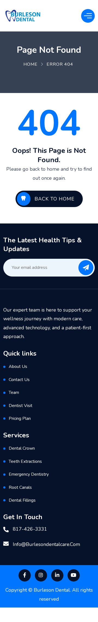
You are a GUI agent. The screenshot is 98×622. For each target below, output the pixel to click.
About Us (18, 367)
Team (14, 393)
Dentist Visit (20, 406)
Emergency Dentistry (29, 474)
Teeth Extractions (25, 461)
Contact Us (19, 380)
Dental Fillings (22, 500)
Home (30, 64)
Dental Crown (22, 448)
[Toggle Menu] (88, 15)
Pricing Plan (20, 418)
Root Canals (20, 487)
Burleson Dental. (53, 590)
